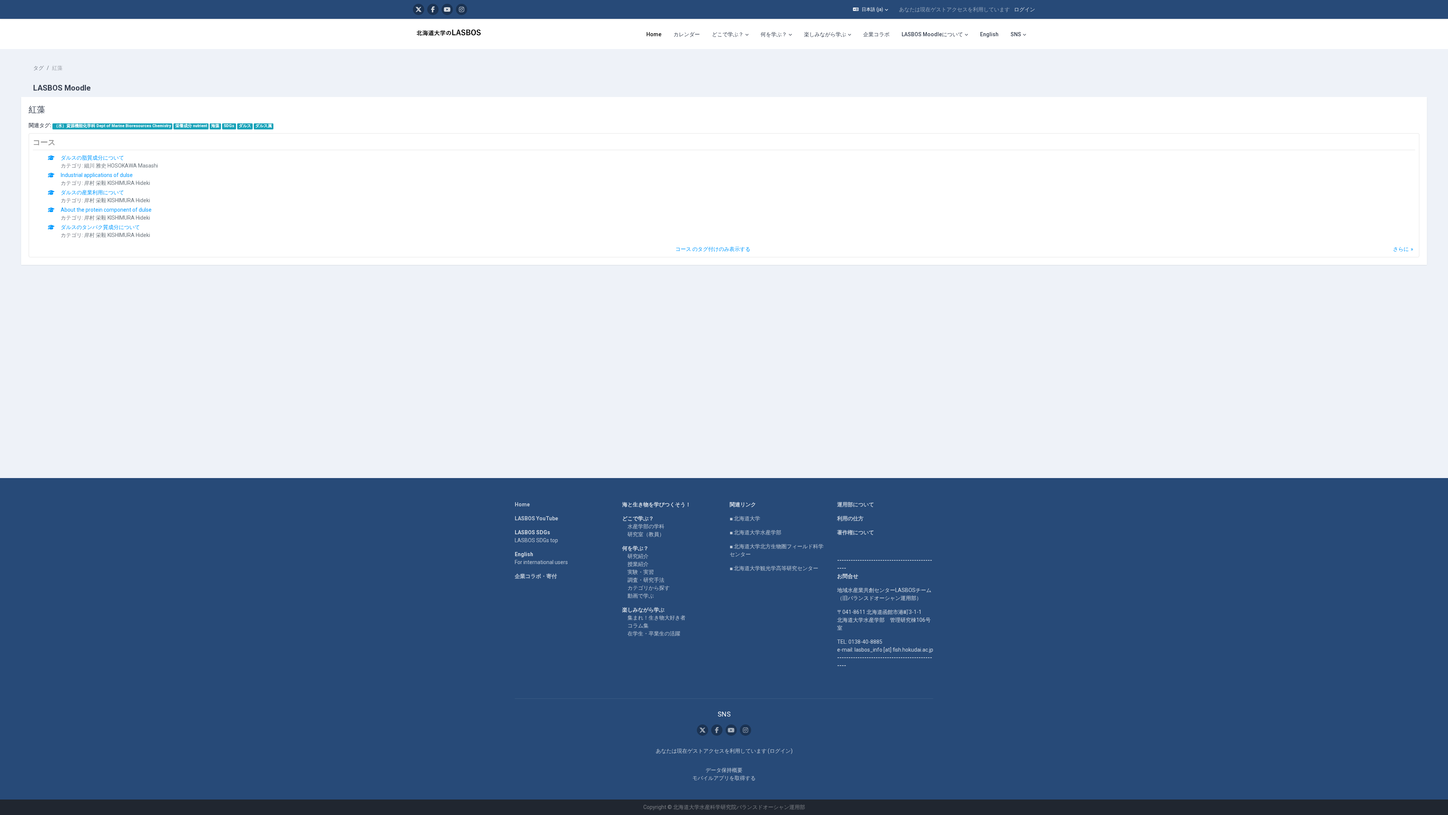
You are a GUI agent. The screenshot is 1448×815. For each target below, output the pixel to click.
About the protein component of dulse (106, 210)
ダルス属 (263, 125)
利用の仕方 (850, 518)
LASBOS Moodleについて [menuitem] (932, 34)
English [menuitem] (989, 34)
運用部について (855, 504)
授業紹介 (638, 564)
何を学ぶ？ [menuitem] (774, 34)
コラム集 (638, 626)
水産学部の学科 (645, 526)
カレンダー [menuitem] (686, 34)
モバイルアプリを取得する (724, 778)
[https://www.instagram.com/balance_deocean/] (461, 9)
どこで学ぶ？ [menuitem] (728, 34)
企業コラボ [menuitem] (876, 34)
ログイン (1024, 9)
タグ (38, 68)
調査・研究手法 (645, 580)
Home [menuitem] (653, 34)
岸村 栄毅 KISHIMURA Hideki (117, 183)
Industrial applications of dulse (97, 175)
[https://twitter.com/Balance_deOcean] (418, 9)
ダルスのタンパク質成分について (100, 227)
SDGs (229, 125)
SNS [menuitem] (1016, 34)
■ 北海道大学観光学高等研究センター (774, 568)
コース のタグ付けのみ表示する (712, 249)
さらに (1401, 249)
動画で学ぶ (640, 596)
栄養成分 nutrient (191, 125)
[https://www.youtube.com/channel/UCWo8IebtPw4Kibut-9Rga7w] (447, 9)
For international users (541, 562)
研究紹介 (638, 556)
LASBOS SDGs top (536, 540)
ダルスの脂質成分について (92, 158)
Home (522, 504)
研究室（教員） (645, 534)
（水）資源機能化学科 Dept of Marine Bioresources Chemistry (112, 125)
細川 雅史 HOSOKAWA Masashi (121, 166)
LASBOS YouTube (536, 518)
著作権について (855, 532)
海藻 (215, 125)
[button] (870, 9)
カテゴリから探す (648, 588)
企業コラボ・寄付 (536, 576)
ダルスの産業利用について (92, 192)
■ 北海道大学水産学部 (755, 532)
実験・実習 (640, 572)
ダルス (245, 125)
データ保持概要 (724, 770)
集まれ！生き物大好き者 (656, 618)
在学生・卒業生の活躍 (653, 633)
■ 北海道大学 (745, 518)
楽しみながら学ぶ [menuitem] (825, 34)
